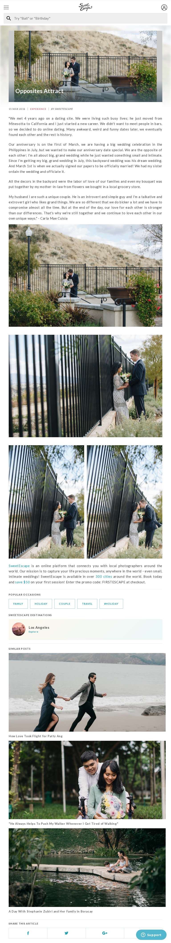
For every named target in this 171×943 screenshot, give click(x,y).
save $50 (22, 582)
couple (64, 603)
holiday (41, 603)
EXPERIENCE (38, 109)
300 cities (103, 576)
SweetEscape (19, 566)
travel (87, 603)
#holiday (111, 603)
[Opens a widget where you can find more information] (151, 935)
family (18, 603)
